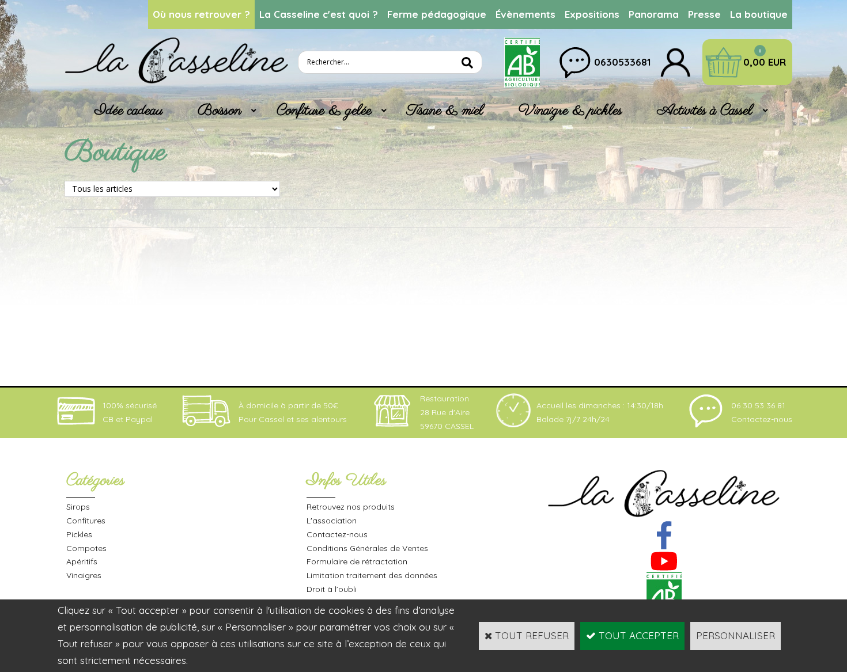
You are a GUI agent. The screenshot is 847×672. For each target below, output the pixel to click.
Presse (704, 14)
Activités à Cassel (705, 110)
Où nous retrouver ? (201, 14)
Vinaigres (83, 575)
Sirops (78, 507)
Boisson (219, 110)
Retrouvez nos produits (351, 507)
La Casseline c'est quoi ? (318, 14)
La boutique (759, 14)
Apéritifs (81, 561)
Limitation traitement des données (372, 575)
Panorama (654, 14)
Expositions (592, 14)
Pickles (79, 534)
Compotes (86, 548)
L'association (332, 520)
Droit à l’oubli (332, 589)
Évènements (525, 14)
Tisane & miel (445, 110)
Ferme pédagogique (436, 14)
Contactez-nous (337, 534)
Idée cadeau (128, 110)
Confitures (85, 520)
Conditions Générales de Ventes (367, 548)
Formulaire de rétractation (357, 561)
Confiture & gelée (324, 110)
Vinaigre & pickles (570, 110)
